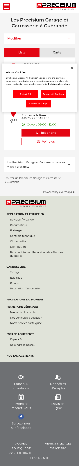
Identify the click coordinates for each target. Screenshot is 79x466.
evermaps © (67, 192)
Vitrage (15, 272)
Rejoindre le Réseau (22, 345)
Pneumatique (19, 225)
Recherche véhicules (22, 307)
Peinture (15, 283)
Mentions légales (58, 443)
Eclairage (16, 278)
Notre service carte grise (26, 323)
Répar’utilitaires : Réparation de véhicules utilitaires (36, 254)
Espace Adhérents (20, 334)
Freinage (15, 230)
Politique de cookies (59, 84)
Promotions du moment (24, 299)
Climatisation (18, 241)
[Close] (72, 68)
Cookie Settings (38, 104)
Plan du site (39, 458)
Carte (57, 52)
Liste (22, 52)
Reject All (25, 94)
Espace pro (57, 448)
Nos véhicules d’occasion (26, 318)
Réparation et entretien (25, 214)
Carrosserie (16, 267)
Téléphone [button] (48, 132)
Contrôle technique (22, 236)
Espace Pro (17, 339)
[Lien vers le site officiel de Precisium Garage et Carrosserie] (56, 6)
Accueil (21, 443)
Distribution (18, 247)
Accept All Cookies (53, 94)
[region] (39, 88)
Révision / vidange (22, 219)
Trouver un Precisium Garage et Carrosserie (32, 178)
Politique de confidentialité (21, 451)
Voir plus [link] (48, 141)
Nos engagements (20, 356)
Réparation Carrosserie (25, 288)
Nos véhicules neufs (22, 312)
